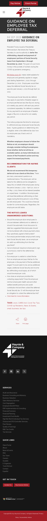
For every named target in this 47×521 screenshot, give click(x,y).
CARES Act (22, 303)
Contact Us (8, 485)
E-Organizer (7, 463)
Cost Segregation (9, 403)
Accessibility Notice (26, 517)
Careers (5, 458)
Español (5, 471)
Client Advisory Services (11, 400)
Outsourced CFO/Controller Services (15, 421)
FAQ (4, 453)
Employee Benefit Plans (11, 406)
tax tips (23, 308)
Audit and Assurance (10, 393)
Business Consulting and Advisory (14, 395)
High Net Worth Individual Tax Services (16, 419)
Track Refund (7, 466)
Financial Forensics (9, 411)
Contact (5, 469)
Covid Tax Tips (34, 303)
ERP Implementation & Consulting (14, 408)
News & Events (30, 306)
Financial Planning (9, 414)
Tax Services (7, 432)
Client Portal (30, 3)
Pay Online (15, 3)
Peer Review (7, 424)
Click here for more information (18, 296)
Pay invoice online (22, 485)
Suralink (5, 461)
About (5, 448)
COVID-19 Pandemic (15, 306)
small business (13, 308)
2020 (15, 303)
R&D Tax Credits (8, 429)
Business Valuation (9, 398)
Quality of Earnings (9, 427)
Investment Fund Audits (11, 416)
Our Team (6, 456)
